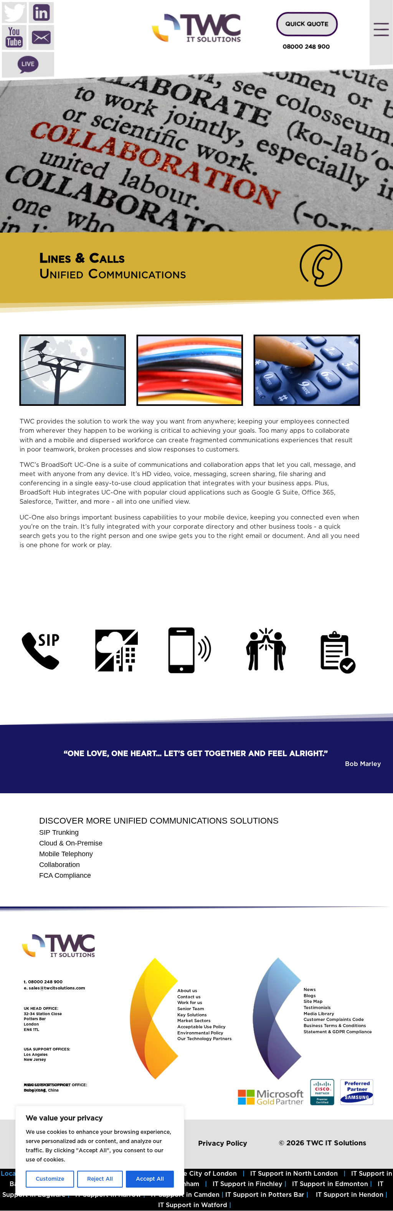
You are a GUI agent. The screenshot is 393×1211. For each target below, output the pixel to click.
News (310, 990)
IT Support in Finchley (247, 1184)
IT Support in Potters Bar (264, 1195)
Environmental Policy (200, 1033)
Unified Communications (112, 274)
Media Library (319, 1014)
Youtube (14, 38)
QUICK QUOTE (307, 24)
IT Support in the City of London (185, 1174)
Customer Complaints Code (334, 1019)
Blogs (310, 996)
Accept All (150, 1179)
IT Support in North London (294, 1174)
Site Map (313, 1001)
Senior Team (190, 1009)
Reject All (100, 1179)
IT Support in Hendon (349, 1195)
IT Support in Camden (185, 1195)
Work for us (189, 1003)
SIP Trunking (59, 832)
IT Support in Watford (192, 1205)
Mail (41, 38)
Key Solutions (192, 1015)
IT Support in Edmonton (330, 1184)
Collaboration (59, 865)
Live (28, 65)
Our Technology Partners (204, 1039)
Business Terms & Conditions (335, 1026)
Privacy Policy (223, 1143)
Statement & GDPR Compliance (338, 1032)
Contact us (189, 997)
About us (187, 991)
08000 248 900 (306, 47)
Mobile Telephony (66, 854)
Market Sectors (194, 1021)
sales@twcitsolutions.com (57, 988)
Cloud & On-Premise (70, 843)
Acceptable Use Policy (201, 1027)
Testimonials (317, 1008)
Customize (50, 1179)
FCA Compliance (65, 875)
